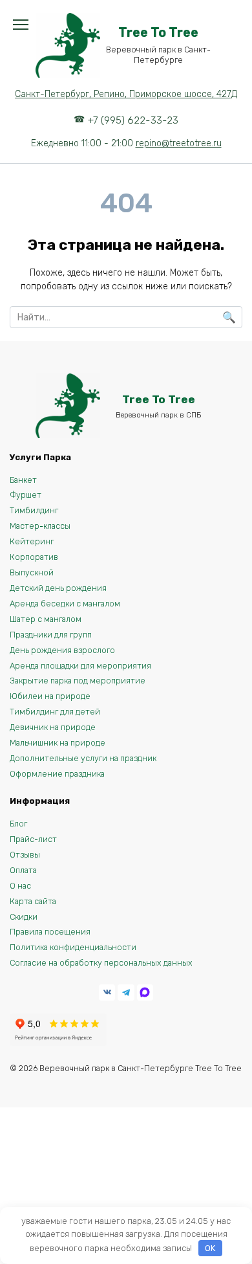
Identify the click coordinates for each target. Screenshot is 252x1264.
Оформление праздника (57, 774)
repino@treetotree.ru (179, 143)
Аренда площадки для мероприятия (80, 666)
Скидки (23, 917)
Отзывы (25, 854)
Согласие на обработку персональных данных (101, 963)
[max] (145, 992)
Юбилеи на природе (50, 696)
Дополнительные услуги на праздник (83, 758)
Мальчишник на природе (57, 743)
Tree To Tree (158, 32)
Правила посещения (50, 932)
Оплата (23, 870)
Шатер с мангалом (45, 619)
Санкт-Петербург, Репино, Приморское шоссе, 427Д (126, 94)
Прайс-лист (33, 839)
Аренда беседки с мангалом (65, 603)
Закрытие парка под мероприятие (77, 680)
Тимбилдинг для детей (55, 711)
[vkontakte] (107, 992)
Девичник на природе (53, 727)
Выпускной (32, 572)
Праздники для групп (51, 634)
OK (210, 1248)
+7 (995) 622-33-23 (133, 120)
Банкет (23, 480)
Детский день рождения (58, 588)
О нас (20, 886)
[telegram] (126, 992)
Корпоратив (34, 557)
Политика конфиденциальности (73, 947)
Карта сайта (33, 901)
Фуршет (25, 495)
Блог (18, 823)
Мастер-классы (40, 526)
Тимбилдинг (34, 510)
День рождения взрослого (62, 650)
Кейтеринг (32, 541)
